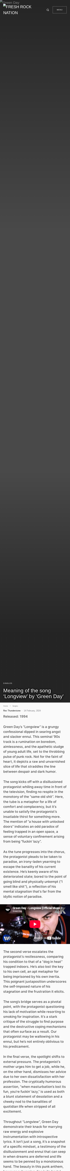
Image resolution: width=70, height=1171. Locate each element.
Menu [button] (60, 10)
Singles (7, 683)
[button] (48, 10)
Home (5, 706)
